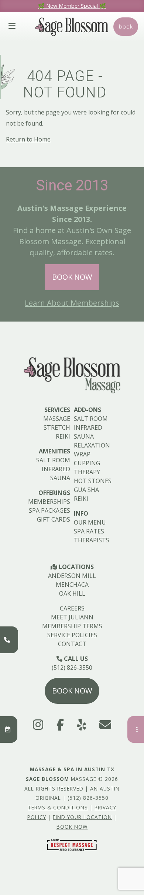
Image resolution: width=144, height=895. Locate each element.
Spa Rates (89, 531)
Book (126, 26)
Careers (72, 608)
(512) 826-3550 (72, 667)
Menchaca (72, 584)
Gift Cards (53, 519)
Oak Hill (72, 593)
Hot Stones (93, 481)
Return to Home (28, 139)
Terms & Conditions (58, 807)
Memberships (49, 502)
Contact (72, 644)
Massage (56, 419)
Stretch (57, 427)
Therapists (91, 540)
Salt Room (53, 460)
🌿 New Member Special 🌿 (72, 5)
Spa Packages (49, 510)
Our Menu (90, 522)
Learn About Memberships (72, 303)
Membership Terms (72, 626)
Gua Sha (86, 490)
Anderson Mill (72, 576)
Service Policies (72, 635)
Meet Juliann (72, 617)
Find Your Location (82, 817)
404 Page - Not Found (65, 84)
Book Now (72, 277)
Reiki (63, 436)
